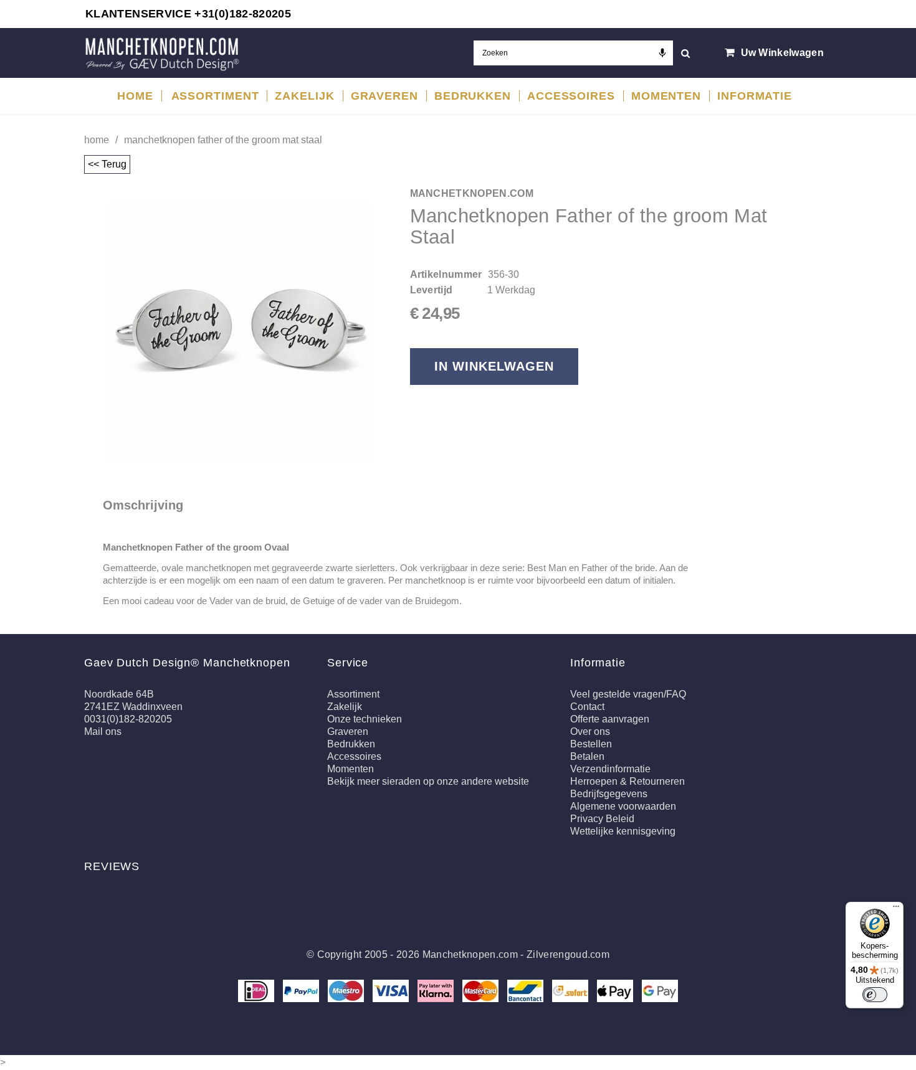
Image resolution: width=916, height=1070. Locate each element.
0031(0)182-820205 (128, 719)
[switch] (874, 994)
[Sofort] (571, 990)
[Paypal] (302, 990)
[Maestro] (347, 990)
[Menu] (896, 909)
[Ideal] (257, 990)
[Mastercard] (481, 990)
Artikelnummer (446, 274)
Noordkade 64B (119, 694)
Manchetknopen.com (470, 954)
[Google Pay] (660, 990)
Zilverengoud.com (568, 954)
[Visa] (392, 990)
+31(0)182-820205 (242, 13)
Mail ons (103, 731)
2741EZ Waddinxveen (133, 706)
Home (96, 140)
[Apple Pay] (616, 990)
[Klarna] (436, 990)
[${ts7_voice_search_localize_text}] (662, 52)
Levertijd (431, 290)
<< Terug (107, 164)
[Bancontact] (526, 990)
